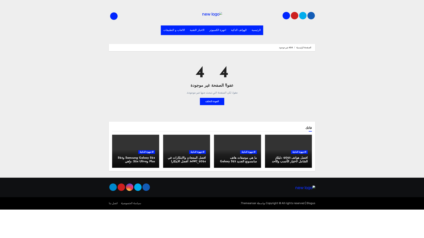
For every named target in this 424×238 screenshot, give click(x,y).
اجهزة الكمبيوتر (217, 30)
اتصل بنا (113, 203)
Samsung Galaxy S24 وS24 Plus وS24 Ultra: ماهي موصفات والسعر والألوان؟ (136, 162)
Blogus (311, 203)
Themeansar (248, 203)
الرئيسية (256, 30)
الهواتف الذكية (239, 30)
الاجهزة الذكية (299, 152)
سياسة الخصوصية (131, 203)
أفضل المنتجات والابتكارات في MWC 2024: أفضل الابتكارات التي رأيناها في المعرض (187, 162)
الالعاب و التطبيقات (174, 30)
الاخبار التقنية (197, 30)
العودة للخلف (212, 101)
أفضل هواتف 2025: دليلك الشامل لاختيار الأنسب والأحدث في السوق (288, 162)
